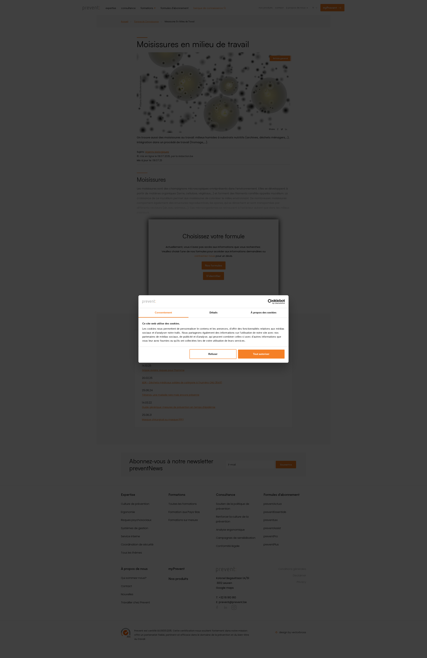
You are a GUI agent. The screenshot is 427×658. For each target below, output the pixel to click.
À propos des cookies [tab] (263, 312)
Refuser (213, 354)
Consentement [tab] (163, 312)
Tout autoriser (261, 354)
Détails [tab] (213, 312)
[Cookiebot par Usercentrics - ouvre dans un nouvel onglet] (270, 301)
